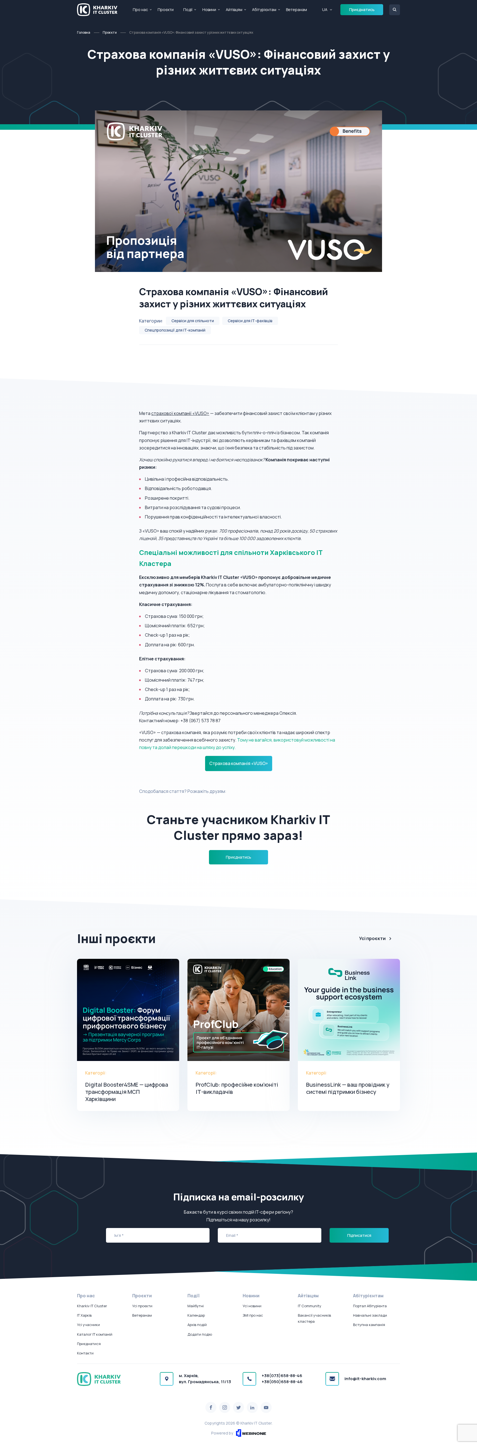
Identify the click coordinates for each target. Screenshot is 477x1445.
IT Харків (84, 1315)
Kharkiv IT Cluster (92, 1305)
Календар (196, 1315)
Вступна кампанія (369, 1324)
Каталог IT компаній (94, 1334)
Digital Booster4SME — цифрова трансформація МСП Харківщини (126, 1092)
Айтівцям (234, 9)
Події (187, 9)
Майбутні (195, 1305)
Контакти (85, 1353)
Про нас (140, 9)
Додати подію (199, 1334)
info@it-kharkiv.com (365, 1379)
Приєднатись (362, 9)
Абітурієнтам (264, 9)
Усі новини (252, 1305)
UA (324, 9)
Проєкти (166, 9)
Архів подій (197, 1324)
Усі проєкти (372, 938)
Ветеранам (296, 9)
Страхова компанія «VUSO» (238, 763)
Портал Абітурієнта (370, 1305)
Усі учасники (88, 1324)
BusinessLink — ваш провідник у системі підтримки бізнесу (347, 1088)
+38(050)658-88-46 (282, 1382)
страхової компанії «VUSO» (180, 413)
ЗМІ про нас (253, 1315)
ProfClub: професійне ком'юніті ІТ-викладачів (237, 1088)
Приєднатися (89, 1343)
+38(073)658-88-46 (282, 1375)
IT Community (309, 1305)
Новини (209, 9)
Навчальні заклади (370, 1315)
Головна (83, 32)
